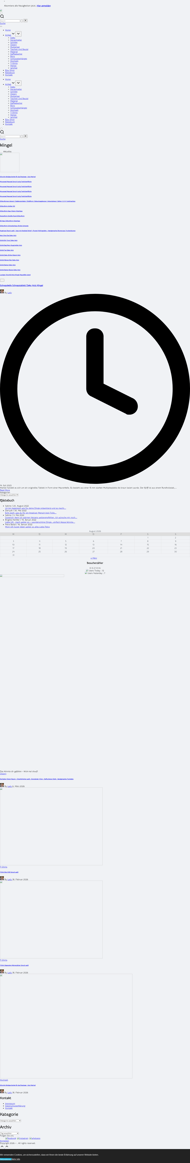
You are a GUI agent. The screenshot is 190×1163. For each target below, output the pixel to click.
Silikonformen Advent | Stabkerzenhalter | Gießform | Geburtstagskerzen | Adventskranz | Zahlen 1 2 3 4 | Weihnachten (37, 201)
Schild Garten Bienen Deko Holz (10, 270)
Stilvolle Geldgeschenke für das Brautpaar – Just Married (18, 177)
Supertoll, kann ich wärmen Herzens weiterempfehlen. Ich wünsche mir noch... (41, 517)
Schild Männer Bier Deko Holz (9, 260)
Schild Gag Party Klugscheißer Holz (11, 245)
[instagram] (23, 1138)
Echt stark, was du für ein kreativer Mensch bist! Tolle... (30, 513)
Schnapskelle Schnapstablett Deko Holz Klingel (21, 285)
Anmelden (4, 1141)
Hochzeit (4, 1080)
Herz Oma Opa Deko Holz (8, 235)
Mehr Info (16, 1159)
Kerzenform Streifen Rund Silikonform (12, 216)
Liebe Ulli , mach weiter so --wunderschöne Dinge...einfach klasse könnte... (40, 522)
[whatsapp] (35, 1138)
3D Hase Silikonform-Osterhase (10, 221)
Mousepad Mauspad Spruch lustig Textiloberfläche (16, 181)
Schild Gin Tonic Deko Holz (8, 240)
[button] (22, 21)
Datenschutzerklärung (15, 1106)
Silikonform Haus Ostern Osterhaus (11, 211)
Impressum (10, 1103)
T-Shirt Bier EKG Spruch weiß (9, 872)
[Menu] (1, 26)
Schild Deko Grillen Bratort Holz (10, 255)
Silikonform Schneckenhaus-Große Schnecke (14, 226)
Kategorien (5, 492)
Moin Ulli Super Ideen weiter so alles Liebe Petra (27, 527)
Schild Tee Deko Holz (7, 250)
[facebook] (10, 1138)
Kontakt (9, 1108)
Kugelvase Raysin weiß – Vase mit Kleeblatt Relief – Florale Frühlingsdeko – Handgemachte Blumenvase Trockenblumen (37, 231)
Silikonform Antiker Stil (7, 206)
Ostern (3, 774)
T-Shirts (3, 867)
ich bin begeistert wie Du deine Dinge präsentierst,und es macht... (35, 508)
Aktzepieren (6, 1159)
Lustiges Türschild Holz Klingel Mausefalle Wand (15, 275)
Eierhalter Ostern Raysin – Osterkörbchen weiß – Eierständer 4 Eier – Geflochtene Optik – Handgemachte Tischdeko (37, 779)
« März (94, 558)
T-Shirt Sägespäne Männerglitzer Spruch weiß (14, 965)
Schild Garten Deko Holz (8, 265)
